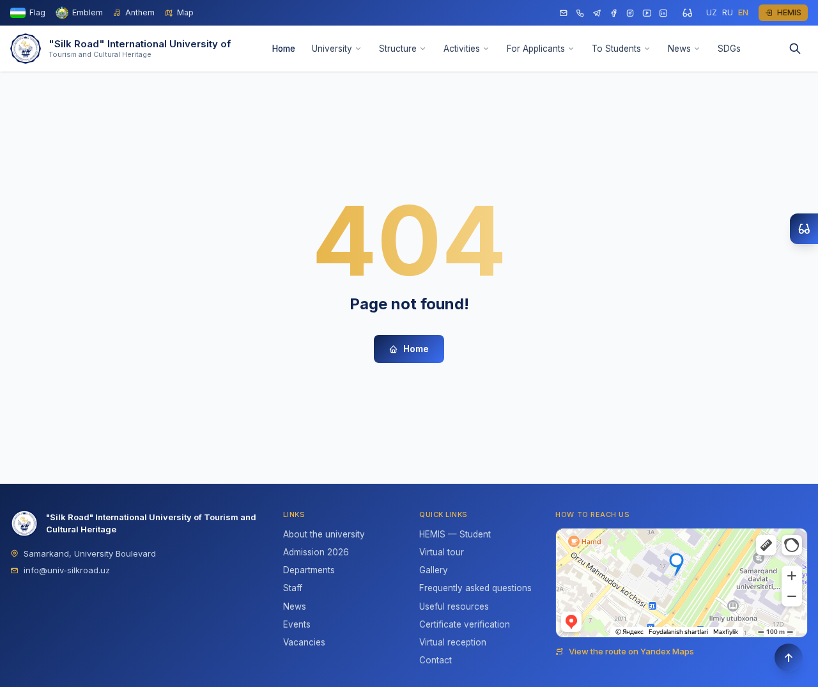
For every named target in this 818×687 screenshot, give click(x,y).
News (679, 48)
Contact (435, 660)
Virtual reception (452, 642)
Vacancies (304, 642)
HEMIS (789, 12)
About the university (324, 534)
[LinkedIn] (663, 13)
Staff (292, 588)
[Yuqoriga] (789, 658)
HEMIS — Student (455, 534)
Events (297, 624)
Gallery (433, 570)
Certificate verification (464, 624)
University (332, 48)
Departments (309, 570)
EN (743, 12)
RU (727, 12)
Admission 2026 (316, 552)
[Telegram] (596, 13)
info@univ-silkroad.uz (67, 570)
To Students (616, 48)
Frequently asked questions (475, 588)
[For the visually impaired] (687, 13)
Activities (462, 48)
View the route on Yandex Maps (631, 651)
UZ (711, 12)
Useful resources (454, 606)
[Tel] (580, 13)
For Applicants (536, 48)
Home (283, 48)
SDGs (729, 48)
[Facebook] (613, 13)
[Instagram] (630, 13)
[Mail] (563, 13)
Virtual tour (441, 552)
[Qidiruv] (795, 48)
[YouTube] (646, 13)
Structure (398, 48)
